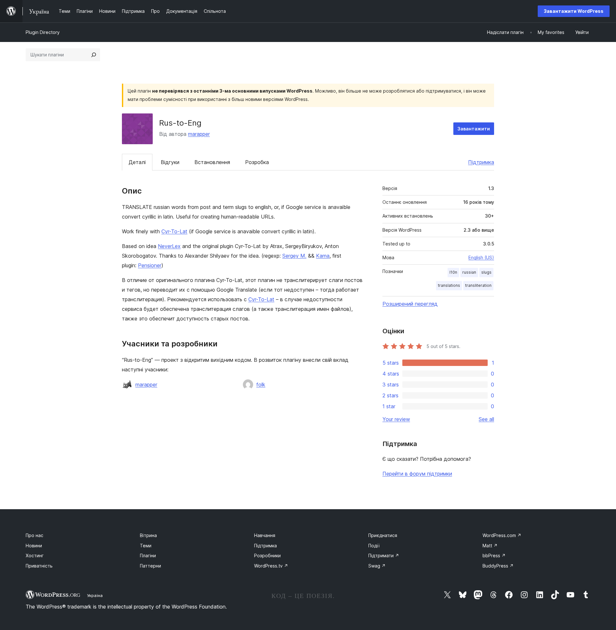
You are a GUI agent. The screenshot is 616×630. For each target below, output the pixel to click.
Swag (377, 565)
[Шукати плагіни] (93, 54)
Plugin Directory (43, 32)
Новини (34, 545)
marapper (199, 134)
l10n (453, 272)
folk (260, 384)
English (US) (481, 257)
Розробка (257, 162)
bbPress (494, 555)
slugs (486, 272)
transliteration (478, 285)
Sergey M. (294, 256)
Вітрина (148, 535)
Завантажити (474, 128)
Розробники (267, 555)
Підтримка (481, 162)
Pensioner (149, 265)
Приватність (39, 565)
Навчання (264, 535)
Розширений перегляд (410, 304)
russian (469, 272)
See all (486, 419)
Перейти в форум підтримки (417, 473)
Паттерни (150, 565)
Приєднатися (382, 535)
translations (449, 285)
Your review (396, 419)
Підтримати (383, 555)
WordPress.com (502, 535)
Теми (145, 545)
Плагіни (148, 555)
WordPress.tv (271, 565)
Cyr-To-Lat (174, 231)
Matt (490, 545)
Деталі (137, 162)
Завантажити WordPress (573, 11)
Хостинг (35, 555)
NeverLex (169, 246)
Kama (322, 256)
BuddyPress (498, 565)
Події (374, 545)
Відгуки (170, 162)
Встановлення (212, 162)
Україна (95, 595)
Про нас (34, 535)
